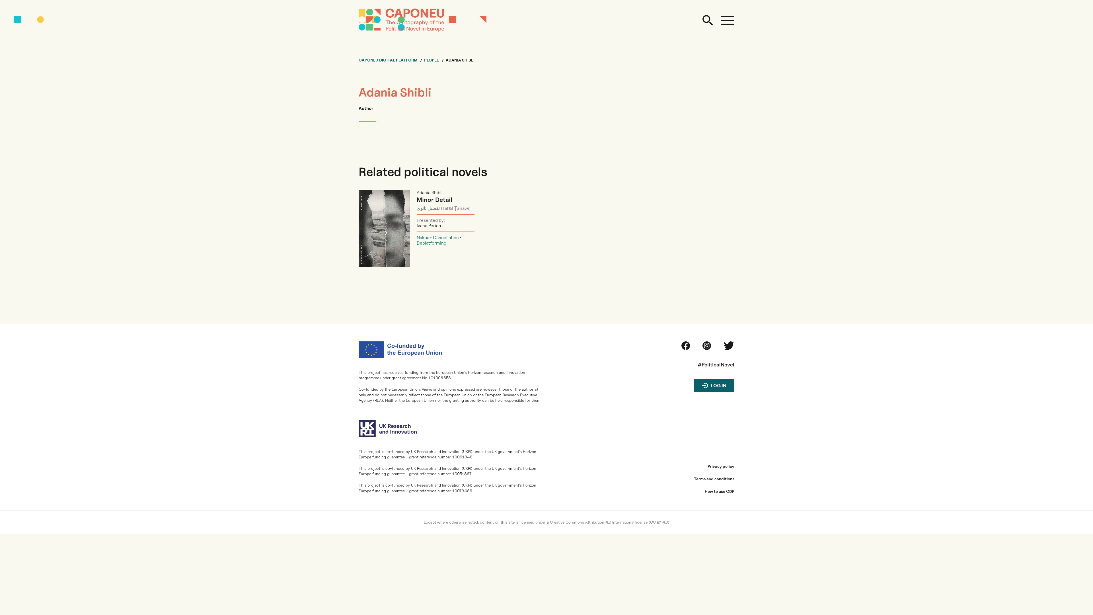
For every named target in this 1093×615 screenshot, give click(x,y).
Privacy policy (721, 466)
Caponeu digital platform (388, 60)
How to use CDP (719, 491)
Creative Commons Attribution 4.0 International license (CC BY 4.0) (609, 522)
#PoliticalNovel (716, 365)
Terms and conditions (714, 479)
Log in (718, 385)
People (431, 60)
